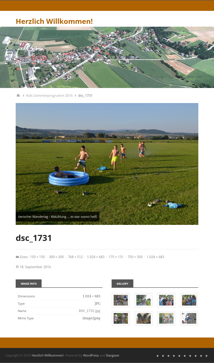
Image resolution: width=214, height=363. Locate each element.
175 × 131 (116, 257)
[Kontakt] (195, 355)
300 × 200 (56, 257)
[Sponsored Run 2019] (206, 355)
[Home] (18, 95)
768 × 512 (75, 257)
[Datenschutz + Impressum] (168, 355)
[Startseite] (157, 355)
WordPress (91, 355)
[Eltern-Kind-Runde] (190, 355)
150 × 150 (37, 257)
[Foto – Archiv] (179, 355)
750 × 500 (135, 257)
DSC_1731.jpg (89, 311)
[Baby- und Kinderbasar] (184, 355)
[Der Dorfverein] (163, 355)
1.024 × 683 (95, 257)
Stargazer (112, 355)
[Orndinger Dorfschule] (174, 355)
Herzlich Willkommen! (54, 21)
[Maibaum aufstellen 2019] (201, 355)
